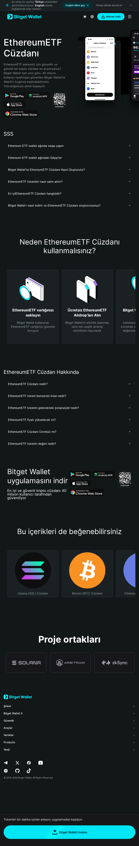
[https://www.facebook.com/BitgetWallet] (29, 763)
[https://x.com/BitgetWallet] (17, 763)
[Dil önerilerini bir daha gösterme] (130, 5)
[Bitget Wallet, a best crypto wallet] (24, 16)
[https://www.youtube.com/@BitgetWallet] (40, 763)
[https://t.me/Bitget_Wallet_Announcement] (6, 763)
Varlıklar (9, 735)
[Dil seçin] (92, 16)
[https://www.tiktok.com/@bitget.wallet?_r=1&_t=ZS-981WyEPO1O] (29, 771)
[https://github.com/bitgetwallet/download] (17, 771)
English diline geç (75, 5)
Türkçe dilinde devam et (109, 5)
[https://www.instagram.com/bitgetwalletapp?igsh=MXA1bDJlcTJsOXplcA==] (6, 771)
